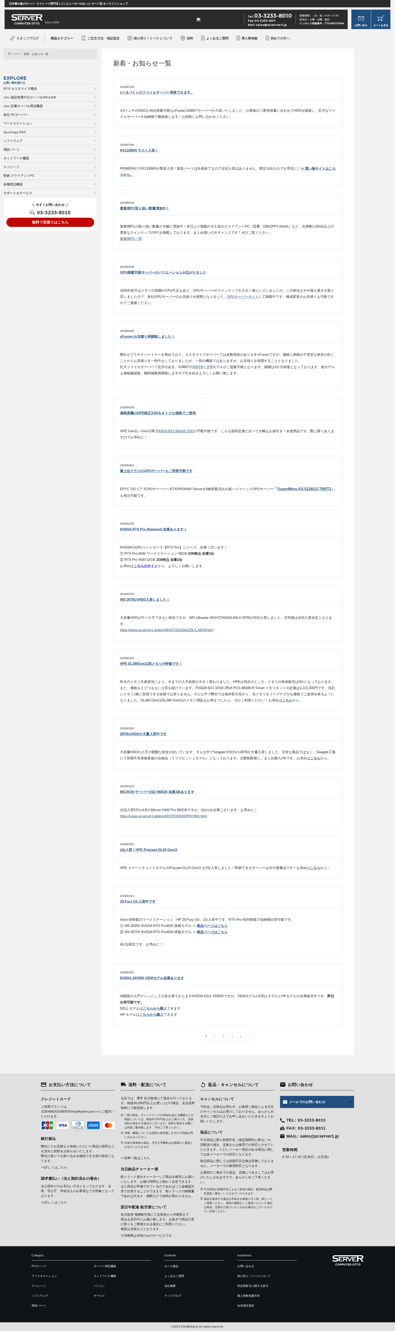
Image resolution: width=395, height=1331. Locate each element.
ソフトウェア (13, 141)
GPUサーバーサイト (243, 297)
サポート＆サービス (17, 193)
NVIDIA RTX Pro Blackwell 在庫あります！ (153, 529)
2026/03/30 (127, 523)
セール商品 (171, 1266)
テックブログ (172, 1295)
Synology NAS (14, 132)
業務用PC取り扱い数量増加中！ (144, 208)
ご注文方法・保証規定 (104, 38)
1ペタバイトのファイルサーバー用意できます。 (157, 92)
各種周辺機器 (13, 184)
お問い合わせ (245, 1266)
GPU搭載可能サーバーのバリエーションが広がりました (163, 272)
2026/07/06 (127, 145)
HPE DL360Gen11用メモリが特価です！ (151, 664)
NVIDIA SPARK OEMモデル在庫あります (152, 978)
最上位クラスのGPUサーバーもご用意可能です (156, 471)
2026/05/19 (127, 407)
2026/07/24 (127, 87)
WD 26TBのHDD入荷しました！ (145, 599)
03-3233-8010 (54, 212)
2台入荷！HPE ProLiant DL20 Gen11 (148, 850)
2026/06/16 (127, 202)
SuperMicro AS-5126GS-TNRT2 (304, 489)
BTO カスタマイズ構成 (20, 88)
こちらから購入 (155, 1008)
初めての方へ (280, 38)
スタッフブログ (27, 38)
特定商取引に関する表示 (252, 1286)
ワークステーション (17, 123)
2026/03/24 (127, 658)
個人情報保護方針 (248, 1295)
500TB (198, 367)
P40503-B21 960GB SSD (175, 431)
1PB (209, 367)
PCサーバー (39, 1266)
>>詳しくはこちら (54, 1167)
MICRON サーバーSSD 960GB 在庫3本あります (157, 792)
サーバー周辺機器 (105, 1266)
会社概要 (170, 1286)
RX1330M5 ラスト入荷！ (139, 150)
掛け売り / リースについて (254, 1276)
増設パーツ (11, 149)
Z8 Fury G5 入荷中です (138, 901)
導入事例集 (250, 38)
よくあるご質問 (217, 38)
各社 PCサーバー (15, 115)
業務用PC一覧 (131, 239)
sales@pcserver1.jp (271, 25)
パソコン (99, 1286)
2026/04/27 (127, 465)
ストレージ (11, 167)
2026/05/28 (127, 267)
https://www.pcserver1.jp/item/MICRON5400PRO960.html (163, 816)
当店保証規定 (245, 1305)
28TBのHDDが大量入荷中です (143, 734)
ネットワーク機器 (16, 158)
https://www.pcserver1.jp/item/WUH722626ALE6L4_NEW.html (166, 630)
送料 (190, 38)
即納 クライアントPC (18, 175)
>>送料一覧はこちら (135, 1158)
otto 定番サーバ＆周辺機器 (23, 106)
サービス (99, 1295)
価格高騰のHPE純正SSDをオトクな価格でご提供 (158, 413)
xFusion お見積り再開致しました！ (147, 336)
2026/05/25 (127, 331)
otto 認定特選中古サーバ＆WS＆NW (29, 97)
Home (15, 53)
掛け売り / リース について (153, 38)
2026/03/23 (127, 786)
